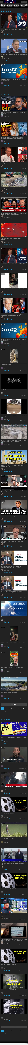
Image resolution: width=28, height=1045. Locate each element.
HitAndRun (6, 793)
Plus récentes (5, 94)
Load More (14, 704)
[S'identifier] (25, 2)
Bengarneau (6, 818)
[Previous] (2, 5)
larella (5, 395)
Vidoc (5, 743)
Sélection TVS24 (6, 11)
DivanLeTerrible (7, 34)
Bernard (5, 844)
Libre (5, 60)
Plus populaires (6, 719)
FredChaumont (7, 919)
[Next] (26, 5)
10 (23, 708)
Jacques (5, 85)
